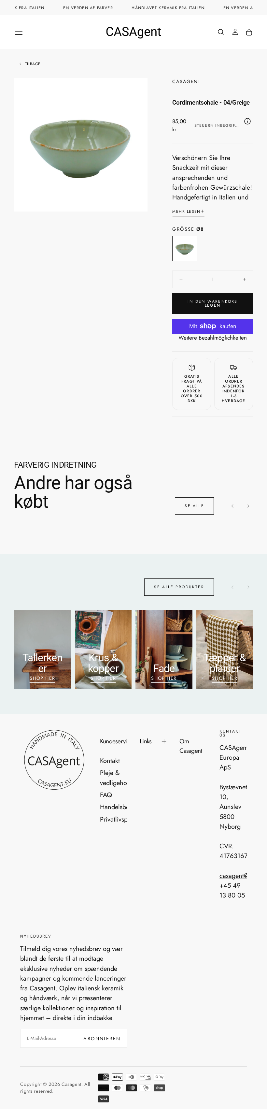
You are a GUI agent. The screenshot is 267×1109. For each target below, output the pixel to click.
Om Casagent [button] (190, 746)
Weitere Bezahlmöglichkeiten (212, 338)
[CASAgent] (53, 760)
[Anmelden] (235, 33)
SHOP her (164, 678)
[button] (18, 31)
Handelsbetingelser (113, 807)
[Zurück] (232, 506)
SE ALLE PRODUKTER (179, 587)
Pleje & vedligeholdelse (113, 777)
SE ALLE (194, 506)
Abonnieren (101, 1038)
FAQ (106, 795)
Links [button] (145, 741)
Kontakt (110, 761)
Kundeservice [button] (113, 741)
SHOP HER (42, 678)
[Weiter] (248, 506)
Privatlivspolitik (113, 819)
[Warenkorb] (249, 32)
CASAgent (186, 82)
